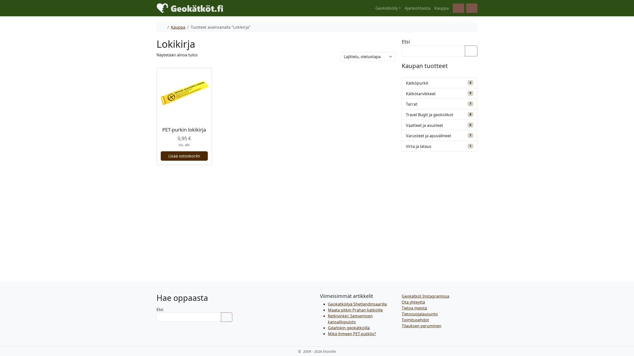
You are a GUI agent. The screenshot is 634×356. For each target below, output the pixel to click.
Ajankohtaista (417, 8)
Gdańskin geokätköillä (349, 328)
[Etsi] (471, 50)
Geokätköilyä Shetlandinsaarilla (357, 304)
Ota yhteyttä (413, 302)
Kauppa (441, 8)
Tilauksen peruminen (421, 326)
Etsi (406, 41)
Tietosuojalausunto (420, 314)
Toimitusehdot (415, 320)
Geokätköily (386, 8)
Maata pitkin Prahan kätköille (355, 310)
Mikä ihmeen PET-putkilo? (352, 333)
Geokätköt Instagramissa (425, 296)
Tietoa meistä (414, 308)
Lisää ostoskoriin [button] (184, 156)
